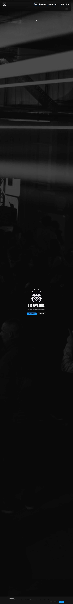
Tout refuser (55, 601)
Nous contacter (42, 313)
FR (66, 8)
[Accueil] (4, 4)
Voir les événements (32, 313)
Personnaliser (51, 601)
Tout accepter (61, 601)
